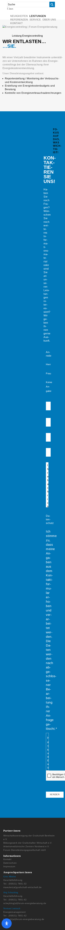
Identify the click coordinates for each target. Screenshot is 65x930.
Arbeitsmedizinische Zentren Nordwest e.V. (26, 846)
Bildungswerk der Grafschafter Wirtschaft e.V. (27, 843)
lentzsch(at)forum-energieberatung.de (23, 919)
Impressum (9, 866)
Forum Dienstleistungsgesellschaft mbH (24, 850)
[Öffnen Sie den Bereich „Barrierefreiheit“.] (7, 923)
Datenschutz (10, 863)
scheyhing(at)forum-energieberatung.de (24, 903)
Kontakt (7, 859)
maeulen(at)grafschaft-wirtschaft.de (22, 887)
